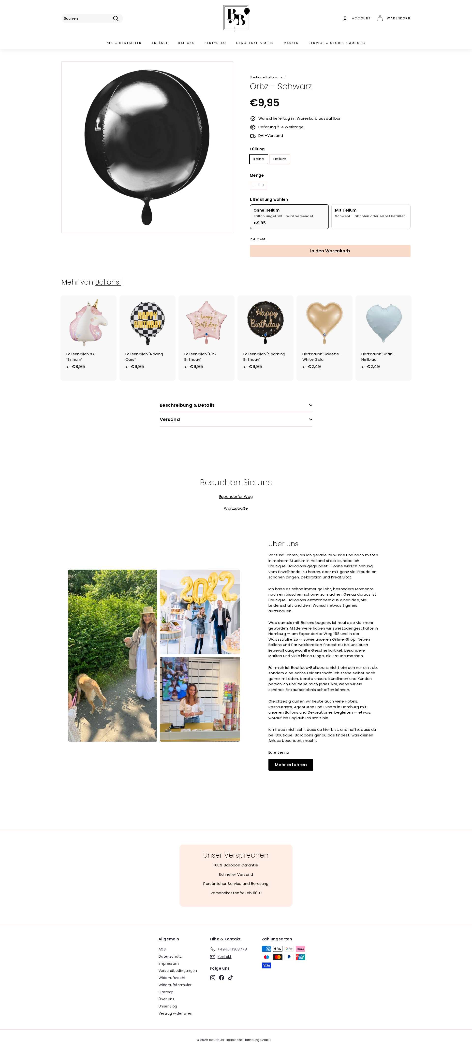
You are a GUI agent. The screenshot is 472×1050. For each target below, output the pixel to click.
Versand (170, 419)
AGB (162, 949)
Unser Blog (168, 1006)
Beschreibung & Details (187, 405)
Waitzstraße (236, 508)
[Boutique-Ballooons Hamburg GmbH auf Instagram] (212, 977)
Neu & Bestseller (124, 43)
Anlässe (159, 43)
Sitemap (166, 992)
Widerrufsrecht (172, 977)
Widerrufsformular (175, 984)
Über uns (166, 999)
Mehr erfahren (291, 765)
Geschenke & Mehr (255, 43)
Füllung (257, 149)
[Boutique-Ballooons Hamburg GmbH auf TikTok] (230, 977)
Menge (257, 175)
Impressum (169, 963)
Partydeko (215, 43)
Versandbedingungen (178, 970)
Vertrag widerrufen (175, 1013)
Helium (279, 158)
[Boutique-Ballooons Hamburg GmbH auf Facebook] (221, 977)
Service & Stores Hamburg (337, 43)
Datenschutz (170, 956)
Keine (258, 158)
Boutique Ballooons (266, 77)
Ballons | (109, 282)
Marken (291, 43)
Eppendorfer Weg (236, 496)
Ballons (186, 43)
